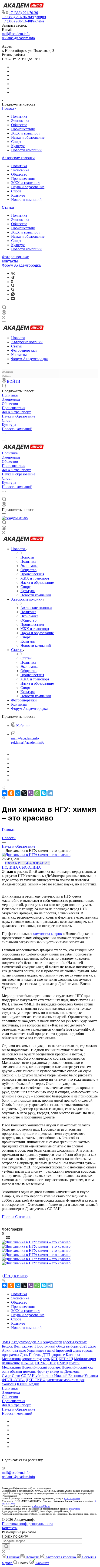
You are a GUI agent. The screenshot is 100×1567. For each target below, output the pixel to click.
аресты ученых (75, 1342)
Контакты (10, 261)
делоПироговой (59, 1350)
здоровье (58, 1355)
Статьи (8, 207)
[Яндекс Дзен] (13, 299)
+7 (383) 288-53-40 (23, 21)
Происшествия (23, 129)
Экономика (20, 121)
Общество (19, 125)
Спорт (16, 142)
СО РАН (28, 1376)
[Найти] (6, 1546)
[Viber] (12, 286)
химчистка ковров (47, 934)
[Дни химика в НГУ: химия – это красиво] (36, 1242)
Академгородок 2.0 (26, 1342)
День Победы (30, 1355)
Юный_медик (28, 1384)
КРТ (54, 1359)
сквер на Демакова (65, 1371)
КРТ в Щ (66, 1359)
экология (9, 1384)
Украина (91, 1376)
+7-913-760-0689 (72, 1498)
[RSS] (3, 798)
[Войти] (4, 313)
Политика (19, 116)
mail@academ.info (16, 34)
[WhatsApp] (37, 793)
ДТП (46, 1355)
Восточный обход (51, 1346)
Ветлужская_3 (25, 1346)
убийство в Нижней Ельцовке (59, 1376)
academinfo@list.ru (41, 1506)
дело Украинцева (32, 1350)
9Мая (6, 1342)
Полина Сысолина (21, 867)
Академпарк (52, 1342)
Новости (9, 108)
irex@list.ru (74, 1508)
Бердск (7, 1346)
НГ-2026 (27, 1363)
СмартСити (11, 1376)
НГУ (52, 1363)
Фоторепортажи (15, 257)
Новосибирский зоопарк (41, 1367)
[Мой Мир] (17, 793)
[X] (24, 793)
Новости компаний (26, 150)
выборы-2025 (76, 1346)
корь (46, 1359)
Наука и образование (27, 137)
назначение (11, 1363)
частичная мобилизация (65, 1380)
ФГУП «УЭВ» (13, 1380)
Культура (18, 146)
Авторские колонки (18, 158)
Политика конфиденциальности (27, 1524)
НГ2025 (41, 1363)
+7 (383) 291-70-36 (23, 13)
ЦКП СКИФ (36, 1380)
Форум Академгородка (21, 265)
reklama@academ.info (18, 38)
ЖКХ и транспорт (25, 133)
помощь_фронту (36, 1371)
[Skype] (44, 793)
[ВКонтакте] (13, 273)
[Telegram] (12, 277)
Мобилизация (85, 1359)
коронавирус (32, 1359)
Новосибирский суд (77, 1367)
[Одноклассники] (12, 282)
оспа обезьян (12, 1371)
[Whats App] (13, 295)
